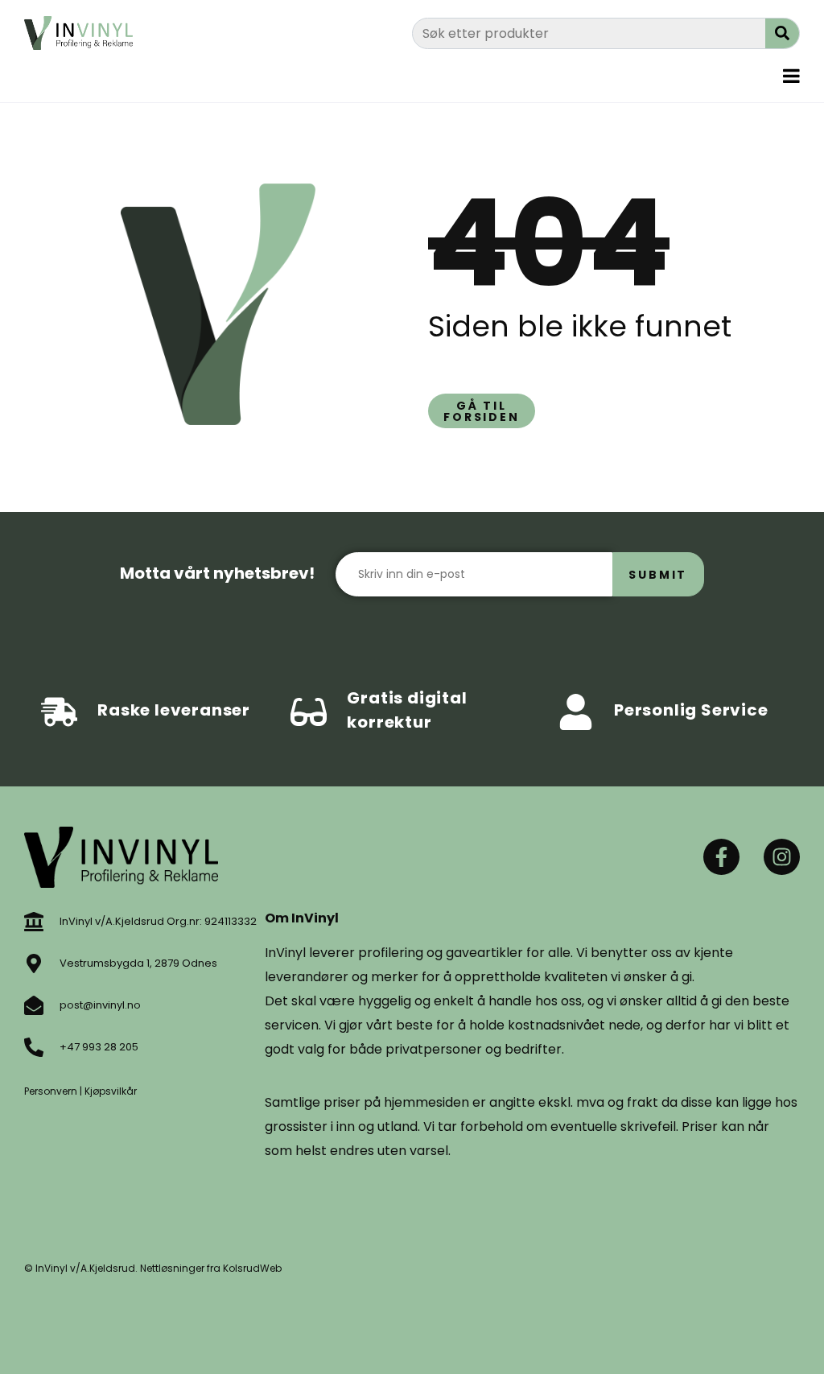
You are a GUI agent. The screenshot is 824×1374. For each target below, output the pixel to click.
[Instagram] (782, 857)
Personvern (50, 1091)
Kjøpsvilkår (110, 1091)
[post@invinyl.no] (33, 1005)
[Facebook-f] (721, 857)
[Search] (782, 33)
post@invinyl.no (100, 1005)
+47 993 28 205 (99, 1046)
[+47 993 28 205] (33, 1047)
